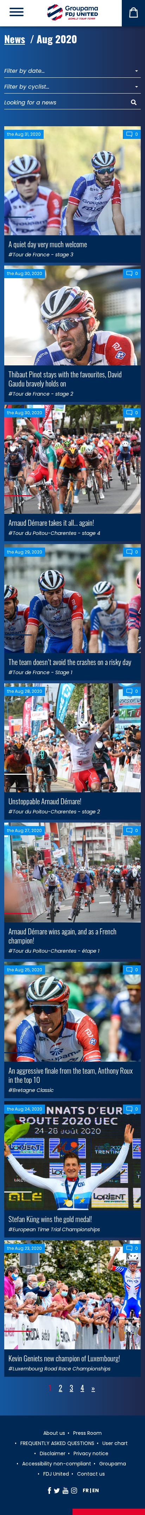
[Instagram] (74, 1490)
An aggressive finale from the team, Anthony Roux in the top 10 (70, 1075)
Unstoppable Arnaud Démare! (44, 800)
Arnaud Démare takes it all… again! (51, 522)
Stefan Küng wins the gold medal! (50, 1218)
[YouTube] (65, 1490)
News (14, 38)
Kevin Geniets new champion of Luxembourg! (64, 1358)
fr (86, 1490)
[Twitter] (56, 1490)
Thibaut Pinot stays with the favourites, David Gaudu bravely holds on (65, 378)
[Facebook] (49, 1490)
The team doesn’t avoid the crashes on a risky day (69, 661)
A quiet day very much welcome (47, 243)
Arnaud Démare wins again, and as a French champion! (62, 935)
